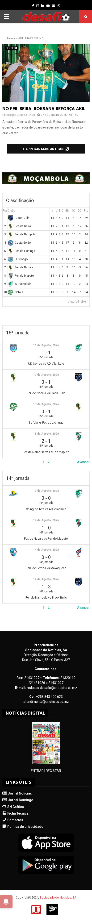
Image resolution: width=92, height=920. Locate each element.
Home (11, 38)
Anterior (8, 462)
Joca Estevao (26, 115)
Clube (11, 210)
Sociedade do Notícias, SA (58, 897)
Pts (86, 210)
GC (74, 210)
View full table (77, 301)
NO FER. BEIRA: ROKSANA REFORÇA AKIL (43, 109)
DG (80, 210)
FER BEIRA (11, 48)
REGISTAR (53, 771)
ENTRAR (37, 771)
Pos (5, 210)
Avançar (83, 462)
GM (67, 210)
